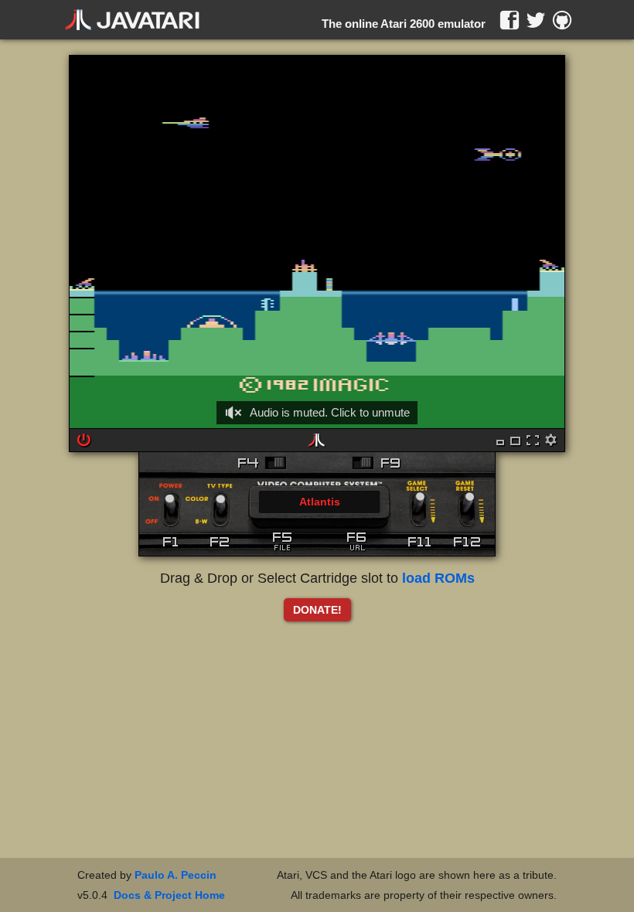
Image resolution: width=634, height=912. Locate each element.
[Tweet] (536, 20)
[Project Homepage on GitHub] (562, 20)
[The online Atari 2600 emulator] (132, 20)
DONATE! (317, 610)
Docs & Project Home (169, 895)
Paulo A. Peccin (175, 875)
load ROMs (438, 578)
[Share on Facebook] (509, 20)
